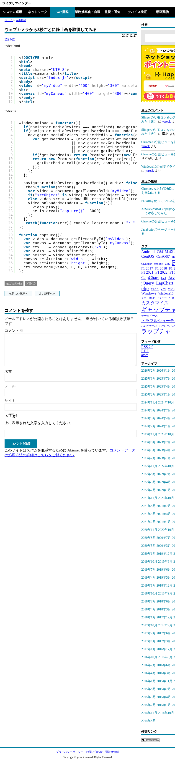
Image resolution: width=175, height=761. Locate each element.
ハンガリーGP (149, 326)
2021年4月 (164, 514)
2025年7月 (164, 378)
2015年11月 (164, 681)
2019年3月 (164, 577)
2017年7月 (148, 633)
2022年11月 (149, 466)
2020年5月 (148, 545)
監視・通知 (113, 12)
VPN (163, 289)
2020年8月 (148, 537)
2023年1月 (164, 458)
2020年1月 (148, 553)
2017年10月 (149, 625)
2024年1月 (164, 426)
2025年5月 (148, 386)
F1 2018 (161, 268)
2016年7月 (148, 665)
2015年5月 (148, 697)
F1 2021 (147, 272)
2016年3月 (164, 673)
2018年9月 (165, 593)
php (145, 288)
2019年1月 (148, 585)
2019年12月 (164, 553)
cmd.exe (158, 263)
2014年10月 (166, 713)
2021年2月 (148, 522)
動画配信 (162, 12)
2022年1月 (164, 490)
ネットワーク (37, 12)
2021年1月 (164, 522)
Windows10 (165, 293)
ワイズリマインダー (16, 3)
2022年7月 (164, 474)
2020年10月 (166, 530)
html (163, 278)
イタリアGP (163, 298)
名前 (8, 371)
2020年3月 (164, 545)
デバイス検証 (137, 12)
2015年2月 (148, 705)
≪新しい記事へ (18, 293)
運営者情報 (112, 751)
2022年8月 (148, 474)
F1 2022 (161, 272)
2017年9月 (165, 625)
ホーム (9, 20)
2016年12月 (164, 649)
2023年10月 (166, 434)
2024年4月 (164, 418)
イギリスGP (147, 298)
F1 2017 (147, 268)
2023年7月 (164, 442)
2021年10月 (166, 498)
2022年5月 (148, 482)
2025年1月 (164, 394)
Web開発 (62, 12)
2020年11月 (149, 530)
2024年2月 (148, 426)
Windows (148, 293)
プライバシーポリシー (69, 751)
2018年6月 (164, 601)
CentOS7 (163, 256)
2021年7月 (164, 506)
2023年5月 (148, 450)
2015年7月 (164, 689)
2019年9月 (165, 561)
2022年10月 (166, 466)
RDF (145, 351)
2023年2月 (148, 458)
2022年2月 (148, 490)
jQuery (147, 282)
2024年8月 (148, 410)
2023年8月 (148, 442)
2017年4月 (148, 641)
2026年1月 (164, 370)
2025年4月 (164, 386)
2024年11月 (149, 402)
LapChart (164, 282)
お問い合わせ (94, 751)
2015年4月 (164, 697)
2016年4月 (148, 673)
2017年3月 (164, 641)
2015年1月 (164, 705)
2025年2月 (148, 394)
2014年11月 (149, 713)
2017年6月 (164, 633)
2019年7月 (148, 569)
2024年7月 (164, 410)
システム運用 (12, 12)
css (167, 263)
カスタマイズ (155, 302)
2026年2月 (148, 370)
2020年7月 (164, 537)
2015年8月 (148, 689)
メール (10, 386)
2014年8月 (148, 721)
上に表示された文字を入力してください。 (39, 423)
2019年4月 (148, 577)
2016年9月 (165, 657)
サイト (10, 401)
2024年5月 (148, 418)
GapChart (150, 277)
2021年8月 (148, 506)
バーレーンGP (167, 326)
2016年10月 (149, 657)
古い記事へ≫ (47, 293)
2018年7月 (148, 601)
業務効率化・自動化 (87, 12)
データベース (149, 315)
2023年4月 (164, 450)
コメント (14, 331)
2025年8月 (148, 378)
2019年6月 (164, 569)
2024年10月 (166, 402)
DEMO (10, 39)
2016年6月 (164, 665)
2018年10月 (149, 593)
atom (144, 355)
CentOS (147, 256)
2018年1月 (148, 617)
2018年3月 (164, 609)
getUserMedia (14, 283)
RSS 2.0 (147, 347)
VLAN (155, 289)
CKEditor (146, 263)
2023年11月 (149, 434)
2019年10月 (149, 561)
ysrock (166, 121)
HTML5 (31, 283)
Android (148, 251)
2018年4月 (148, 609)
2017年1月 (148, 649)
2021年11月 (149, 498)
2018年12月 (164, 585)
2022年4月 (164, 482)
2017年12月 (164, 617)
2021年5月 (148, 514)
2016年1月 (148, 681)
